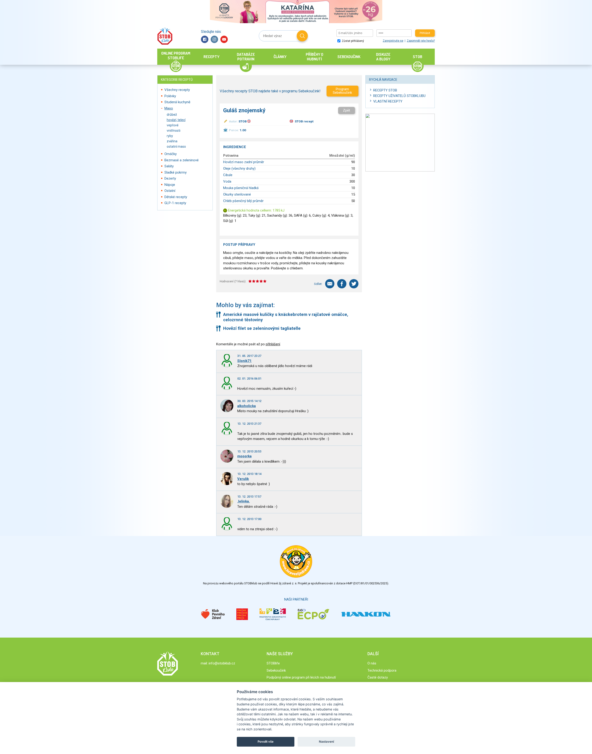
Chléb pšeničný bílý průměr (243, 201)
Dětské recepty (175, 197)
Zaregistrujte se (393, 40)
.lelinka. (243, 501)
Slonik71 (244, 361)
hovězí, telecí (176, 120)
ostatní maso (176, 146)
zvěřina (172, 141)
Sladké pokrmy (175, 172)
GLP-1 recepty (175, 203)
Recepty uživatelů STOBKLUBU (399, 96)
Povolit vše (266, 741)
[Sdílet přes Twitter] (353, 283)
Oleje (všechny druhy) (239, 168)
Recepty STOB (385, 90)
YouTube (224, 39)
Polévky (170, 96)
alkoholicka (246, 406)
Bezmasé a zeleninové (181, 160)
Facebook (204, 39)
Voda (227, 181)
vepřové (173, 125)
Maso (168, 108)
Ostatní (169, 191)
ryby (170, 136)
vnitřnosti (173, 130)
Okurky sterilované (237, 194)
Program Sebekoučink (342, 91)
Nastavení (326, 741)
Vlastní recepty (387, 101)
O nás (371, 663)
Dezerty (170, 178)
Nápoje (169, 185)
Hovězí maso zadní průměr (243, 162)
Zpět (346, 110)
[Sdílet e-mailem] (329, 283)
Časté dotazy (377, 677)
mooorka (244, 456)
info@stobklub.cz (222, 663)
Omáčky (170, 154)
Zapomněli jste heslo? (421, 40)
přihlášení (273, 344)
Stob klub (164, 36)
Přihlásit (425, 33)
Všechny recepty (177, 90)
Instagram (214, 39)
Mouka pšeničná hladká (241, 188)
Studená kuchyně (177, 102)
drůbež (172, 114)
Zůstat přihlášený (352, 41)
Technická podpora (381, 670)
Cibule (227, 175)
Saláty (169, 166)
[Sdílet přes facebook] (341, 283)
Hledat (302, 35)
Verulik (243, 479)
